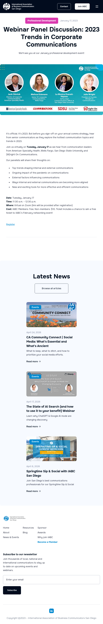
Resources (28, 528)
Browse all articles (51, 288)
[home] (18, 6)
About (6, 532)
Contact (64, 6)
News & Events (11, 537)
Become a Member (48, 542)
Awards (42, 532)
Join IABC (82, 6)
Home (6, 528)
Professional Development (42, 20)
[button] (97, 6)
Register (10, 224)
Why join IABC (45, 537)
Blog (25, 532)
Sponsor (42, 528)
